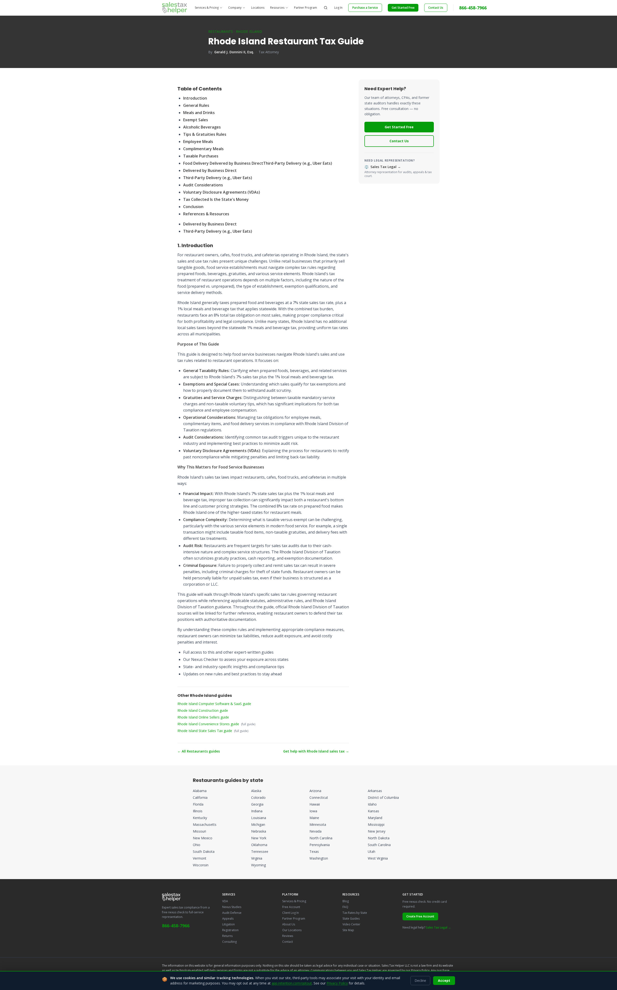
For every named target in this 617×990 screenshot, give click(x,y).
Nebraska (258, 831)
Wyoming (258, 865)
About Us (288, 924)
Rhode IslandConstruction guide (202, 710)
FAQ (345, 907)
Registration (230, 930)
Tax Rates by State (354, 913)
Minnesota (317, 824)
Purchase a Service (365, 8)
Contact (287, 942)
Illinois (197, 811)
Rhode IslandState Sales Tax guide (204, 730)
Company (234, 8)
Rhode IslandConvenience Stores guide (208, 724)
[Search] (326, 8)
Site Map (348, 930)
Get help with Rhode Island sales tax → (316, 751)
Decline (420, 980)
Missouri (199, 831)
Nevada (315, 831)
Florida (198, 804)
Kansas (373, 811)
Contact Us (435, 8)
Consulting (229, 942)
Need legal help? (426, 927)
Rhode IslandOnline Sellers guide (203, 717)
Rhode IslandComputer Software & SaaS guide (214, 703)
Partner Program (305, 8)
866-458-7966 (473, 8)
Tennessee (259, 851)
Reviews (287, 936)
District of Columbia (383, 797)
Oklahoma (259, 844)
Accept (444, 980)
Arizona (315, 790)
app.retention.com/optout (292, 983)
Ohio (196, 844)
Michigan (258, 824)
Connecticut (318, 797)
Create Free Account (420, 916)
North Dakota (378, 838)
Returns (227, 936)
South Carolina (379, 844)
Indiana (256, 811)
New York (258, 838)
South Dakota (204, 851)
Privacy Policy (420, 970)
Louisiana (258, 817)
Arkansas (375, 790)
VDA (225, 901)
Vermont (199, 858)
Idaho (372, 804)
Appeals (228, 918)
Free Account (291, 907)
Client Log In (290, 913)
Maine (314, 817)
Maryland (375, 817)
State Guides (351, 918)
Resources (277, 8)
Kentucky (200, 817)
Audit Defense (231, 913)
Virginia (256, 858)
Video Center (351, 924)
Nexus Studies (231, 907)
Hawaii (314, 804)
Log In (338, 8)
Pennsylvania (319, 844)
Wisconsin (200, 865)
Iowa (313, 811)
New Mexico (202, 838)
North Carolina (320, 838)
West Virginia (378, 858)
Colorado (258, 797)
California (200, 797)
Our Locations (292, 930)
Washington (318, 858)
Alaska (256, 790)
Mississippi (376, 824)
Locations (257, 8)
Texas (314, 851)
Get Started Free (403, 8)
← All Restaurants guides (198, 751)
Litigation (228, 924)
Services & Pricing (207, 8)
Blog (345, 901)
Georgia (257, 804)
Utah (371, 851)
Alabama (200, 790)
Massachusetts (204, 824)
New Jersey (376, 831)
